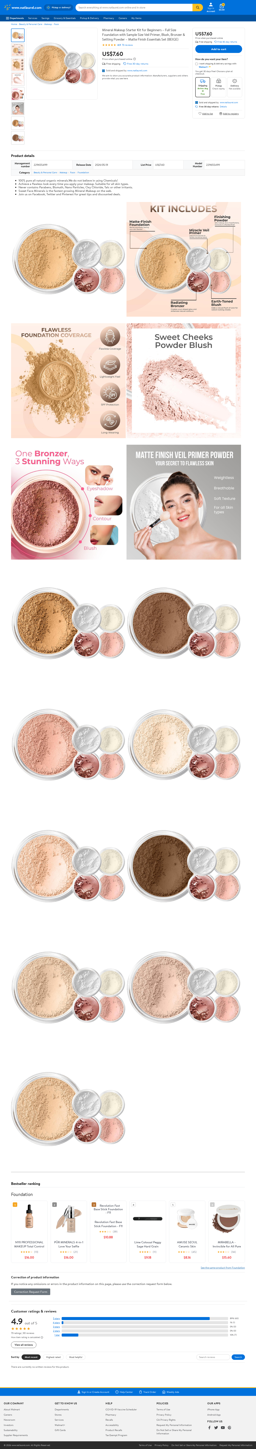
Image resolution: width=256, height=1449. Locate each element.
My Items (136, 18)
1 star (57, 1335)
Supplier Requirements (16, 1435)
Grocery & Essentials (65, 18)
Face (56, 24)
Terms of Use (163, 1409)
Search (238, 1357)
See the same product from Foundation (223, 1267)
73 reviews (127, 45)
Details (223, 106)
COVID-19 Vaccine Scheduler (121, 1409)
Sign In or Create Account (95, 1392)
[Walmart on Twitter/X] (216, 1428)
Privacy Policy (163, 1414)
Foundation (83, 172)
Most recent (31, 1357)
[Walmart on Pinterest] (230, 1428)
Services (32, 18)
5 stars (56, 1318)
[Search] (197, 7)
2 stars (56, 1330)
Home (14, 24)
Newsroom (9, 1419)
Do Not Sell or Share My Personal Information (193, 1445)
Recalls (109, 1419)
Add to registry (231, 113)
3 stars (56, 1326)
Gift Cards (60, 1430)
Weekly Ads (173, 1392)
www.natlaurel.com (137, 70)
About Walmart (12, 1409)
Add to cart (218, 49)
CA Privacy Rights (165, 1419)
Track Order (149, 1392)
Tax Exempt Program (116, 1435)
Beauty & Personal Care (30, 24)
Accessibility (112, 1425)
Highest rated (53, 1357)
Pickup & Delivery (89, 18)
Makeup (48, 24)
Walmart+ (60, 1425)
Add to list (207, 113)
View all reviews (24, 1345)
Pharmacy (108, 18)
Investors (8, 1425)
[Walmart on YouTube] (223, 1428)
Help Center (126, 1392)
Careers (123, 18)
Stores (58, 1414)
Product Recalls (114, 1430)
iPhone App (213, 1409)
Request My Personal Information (174, 1425)
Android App (214, 1414)
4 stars (56, 1322)
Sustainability (11, 1430)
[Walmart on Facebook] (209, 1428)
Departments (17, 18)
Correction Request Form (30, 1292)
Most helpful (75, 1357)
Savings (45, 18)
